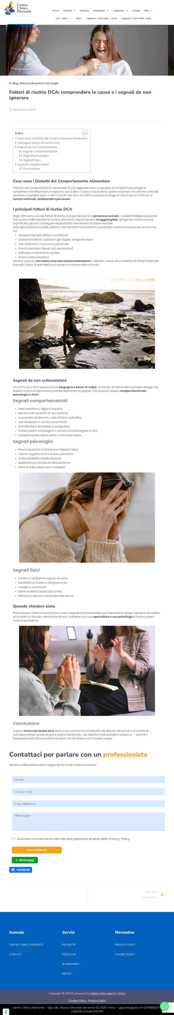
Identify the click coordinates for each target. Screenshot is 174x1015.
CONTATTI (15, 954)
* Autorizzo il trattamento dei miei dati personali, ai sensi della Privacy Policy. (72, 839)
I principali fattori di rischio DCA (38, 143)
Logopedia (118, 10)
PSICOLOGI (69, 954)
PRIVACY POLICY (125, 945)
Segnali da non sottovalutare (37, 147)
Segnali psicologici (36, 155)
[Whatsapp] (164, 1006)
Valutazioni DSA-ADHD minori (101, 18)
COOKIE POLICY (125, 954)
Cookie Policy (77, 1000)
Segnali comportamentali (40, 151)
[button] (20, 870)
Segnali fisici (31, 160)
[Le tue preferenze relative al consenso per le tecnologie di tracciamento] (6, 1012)
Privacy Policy (97, 1000)
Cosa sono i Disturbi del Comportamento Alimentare (52, 138)
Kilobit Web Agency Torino (108, 993)
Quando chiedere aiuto (33, 164)
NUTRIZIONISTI (70, 964)
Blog (146, 10)
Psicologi (84, 10)
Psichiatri (67, 10)
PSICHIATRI (68, 945)
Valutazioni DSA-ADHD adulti (136, 18)
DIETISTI (67, 974)
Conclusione (31, 169)
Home (56, 10)
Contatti (136, 10)
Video (79, 18)
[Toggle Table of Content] (83, 133)
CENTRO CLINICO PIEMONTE (26, 945)
